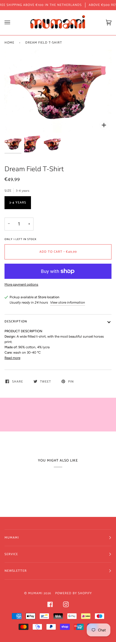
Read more (12, 358)
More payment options (21, 284)
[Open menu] (13, 22)
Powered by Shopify (73, 593)
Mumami (35, 593)
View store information (67, 302)
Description (16, 321)
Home (9, 42)
